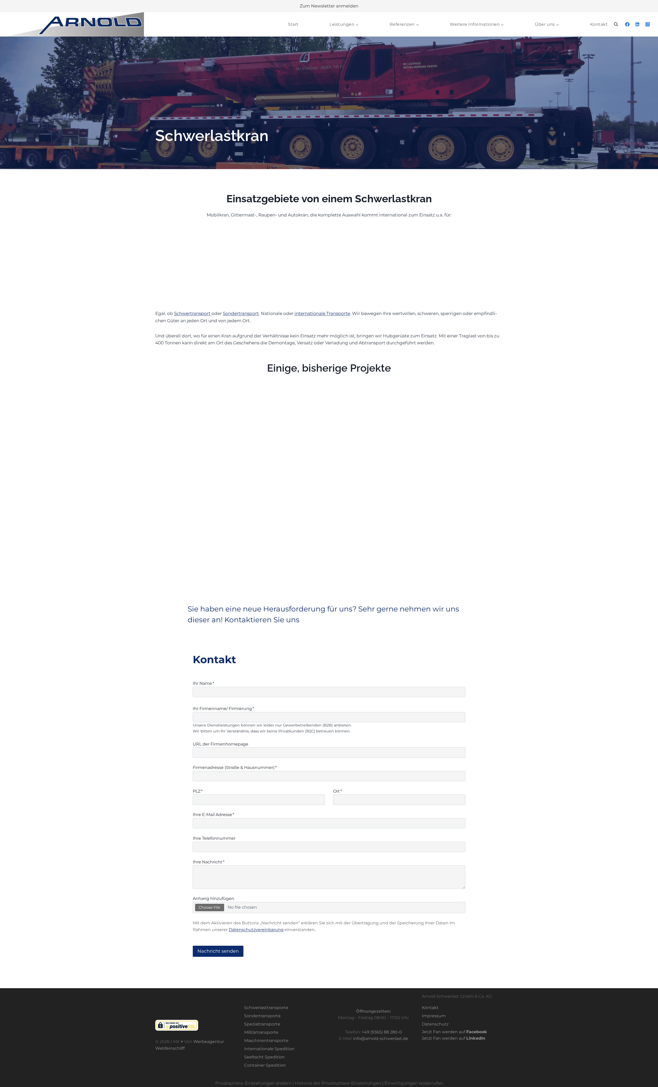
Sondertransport (241, 313)
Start (293, 24)
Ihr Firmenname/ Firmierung (223, 708)
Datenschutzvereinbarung (256, 929)
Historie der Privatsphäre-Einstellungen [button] (338, 1083)
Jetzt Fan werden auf (454, 1031)
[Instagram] (647, 24)
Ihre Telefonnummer (214, 838)
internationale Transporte (322, 313)
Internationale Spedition (269, 1048)
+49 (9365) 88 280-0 (382, 1032)
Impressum (434, 1016)
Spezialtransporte (262, 1024)
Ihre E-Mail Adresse (213, 814)
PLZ (198, 791)
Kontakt (599, 24)
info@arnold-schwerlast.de (380, 1038)
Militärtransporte (261, 1032)
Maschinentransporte (266, 1040)
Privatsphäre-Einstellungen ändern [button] (253, 1083)
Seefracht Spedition (264, 1057)
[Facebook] (627, 24)
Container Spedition (265, 1065)
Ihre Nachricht (208, 862)
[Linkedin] (637, 24)
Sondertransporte (262, 1016)
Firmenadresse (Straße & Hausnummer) (235, 767)
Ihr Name (203, 683)
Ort (337, 791)
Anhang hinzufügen (213, 898)
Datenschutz (435, 1024)
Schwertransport (192, 313)
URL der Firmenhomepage (220, 744)
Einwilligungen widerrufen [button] (414, 1083)
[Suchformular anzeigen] (615, 24)
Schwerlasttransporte (266, 1007)
